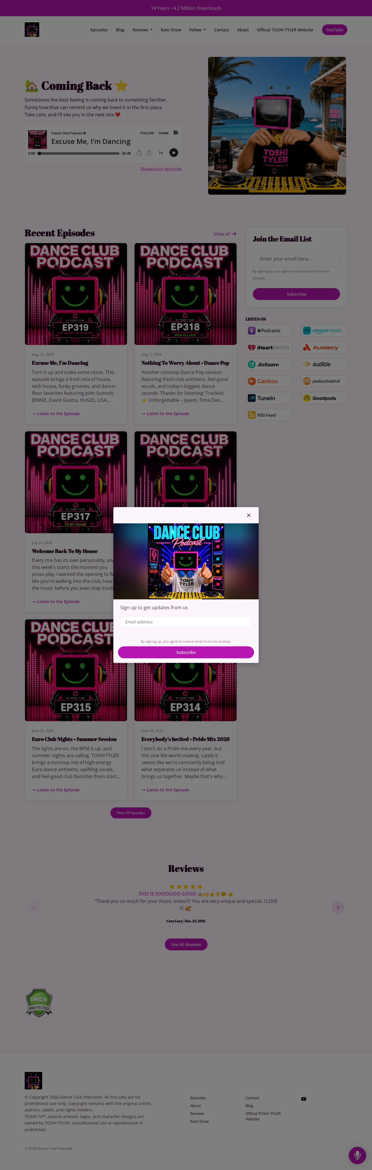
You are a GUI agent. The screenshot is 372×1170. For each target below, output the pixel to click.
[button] (249, 515)
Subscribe (186, 652)
